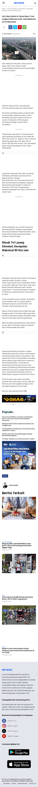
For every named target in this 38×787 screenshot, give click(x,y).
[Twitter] (15, 27)
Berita (4, 9)
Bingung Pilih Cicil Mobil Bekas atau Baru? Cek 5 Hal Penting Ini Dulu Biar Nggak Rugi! (17, 546)
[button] (8, 404)
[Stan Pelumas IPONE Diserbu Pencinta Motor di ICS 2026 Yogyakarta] (19, 574)
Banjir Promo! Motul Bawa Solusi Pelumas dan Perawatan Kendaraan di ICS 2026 (18, 650)
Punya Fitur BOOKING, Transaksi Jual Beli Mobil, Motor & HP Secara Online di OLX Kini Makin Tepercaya (17, 418)
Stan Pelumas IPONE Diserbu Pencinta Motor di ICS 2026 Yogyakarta (17, 598)
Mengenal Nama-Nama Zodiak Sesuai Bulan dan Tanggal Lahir (18, 424)
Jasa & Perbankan (7, 542)
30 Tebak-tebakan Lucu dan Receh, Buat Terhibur (18, 439)
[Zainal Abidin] (5, 485)
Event (3, 595)
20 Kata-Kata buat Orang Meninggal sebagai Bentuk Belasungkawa (17, 434)
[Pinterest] (20, 27)
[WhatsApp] (24, 27)
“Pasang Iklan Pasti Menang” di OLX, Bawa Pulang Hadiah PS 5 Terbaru (18, 429)
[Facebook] (10, 27)
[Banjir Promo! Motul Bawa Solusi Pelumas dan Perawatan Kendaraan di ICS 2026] (19, 625)
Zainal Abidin (7, 34)
